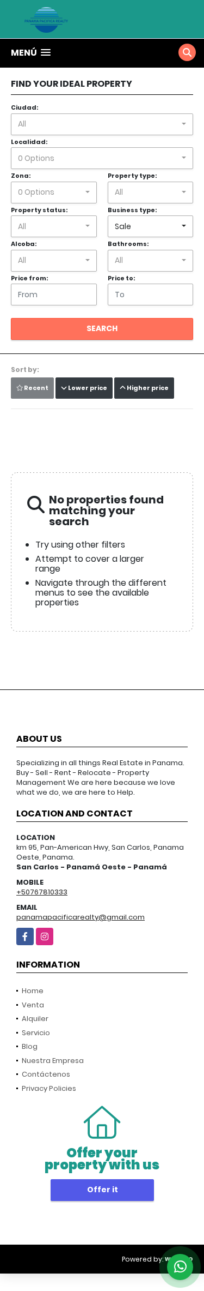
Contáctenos (46, 1074)
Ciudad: (24, 107)
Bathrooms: (128, 243)
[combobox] (102, 124)
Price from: (29, 278)
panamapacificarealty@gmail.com (80, 917)
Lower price (87, 387)
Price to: (121, 278)
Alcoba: (23, 243)
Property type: (132, 175)
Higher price (147, 387)
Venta (33, 1005)
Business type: (132, 210)
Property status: (39, 210)
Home (33, 991)
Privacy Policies (49, 1088)
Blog (30, 1046)
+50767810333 (41, 892)
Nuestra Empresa (53, 1060)
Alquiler (35, 1018)
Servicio (36, 1033)
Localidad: (29, 141)
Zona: (20, 175)
